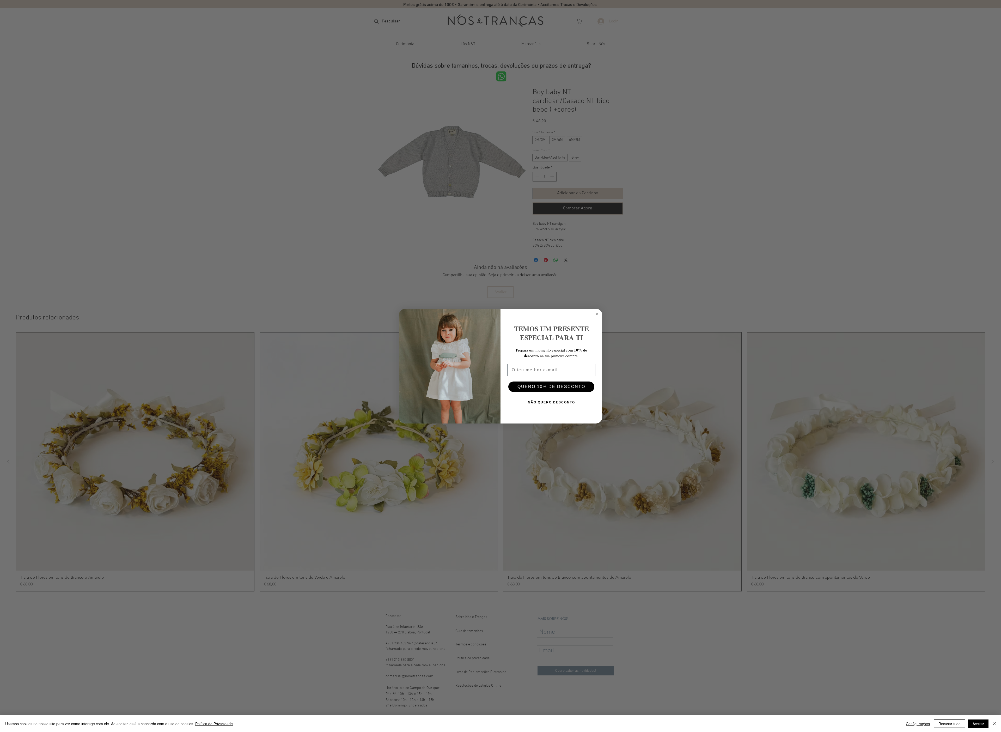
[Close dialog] (597, 314)
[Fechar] (995, 723)
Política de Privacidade (214, 723)
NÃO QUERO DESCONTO (551, 402)
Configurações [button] (918, 723)
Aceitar (978, 723)
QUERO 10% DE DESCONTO (551, 386)
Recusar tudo (949, 723)
